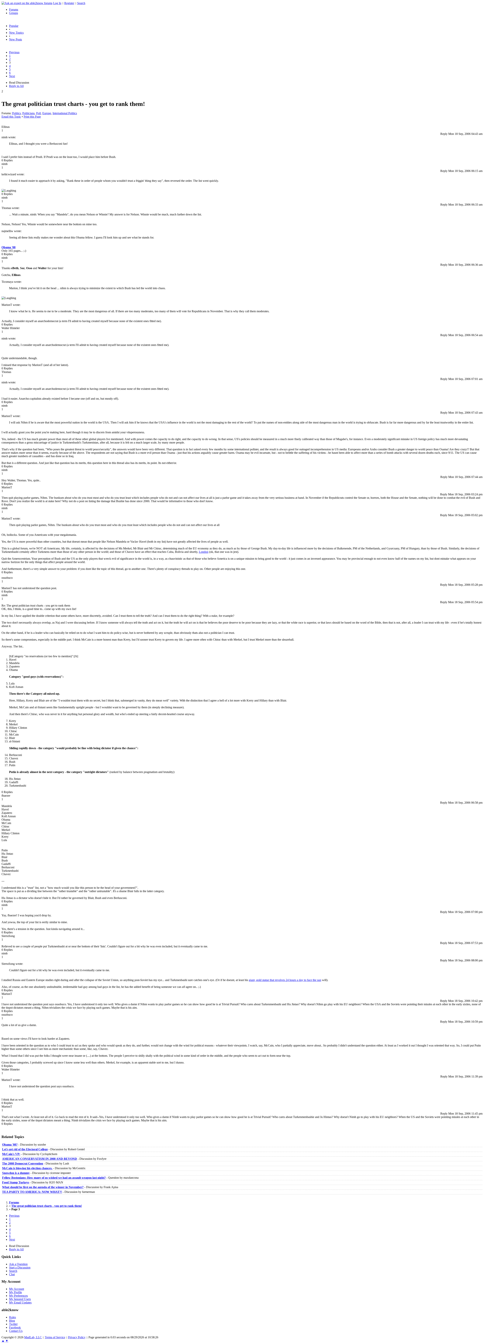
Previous (14, 52)
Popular (13, 25)
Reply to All (16, 86)
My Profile (15, 1292)
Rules (12, 1317)
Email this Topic (11, 116)
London (203, 551)
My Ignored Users (20, 1299)
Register (69, 3)
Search (81, 3)
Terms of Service (55, 1337)
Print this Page (32, 116)
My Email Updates (20, 1302)
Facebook (15, 1327)
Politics (16, 113)
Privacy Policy (76, 1337)
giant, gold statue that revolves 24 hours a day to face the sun (285, 980)
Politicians (28, 113)
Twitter (13, 1324)
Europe (46, 113)
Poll (38, 113)
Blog (12, 1320)
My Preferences (18, 1295)
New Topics (16, 32)
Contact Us (15, 1330)
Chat (12, 1274)
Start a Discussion (19, 1267)
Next (12, 76)
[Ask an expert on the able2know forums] (27, 3)
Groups (13, 13)
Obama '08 (9, 247)
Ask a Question (18, 1264)
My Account (16, 1288)
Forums (13, 9)
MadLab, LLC (33, 1337)
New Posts (15, 39)
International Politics (65, 113)
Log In (57, 3)
